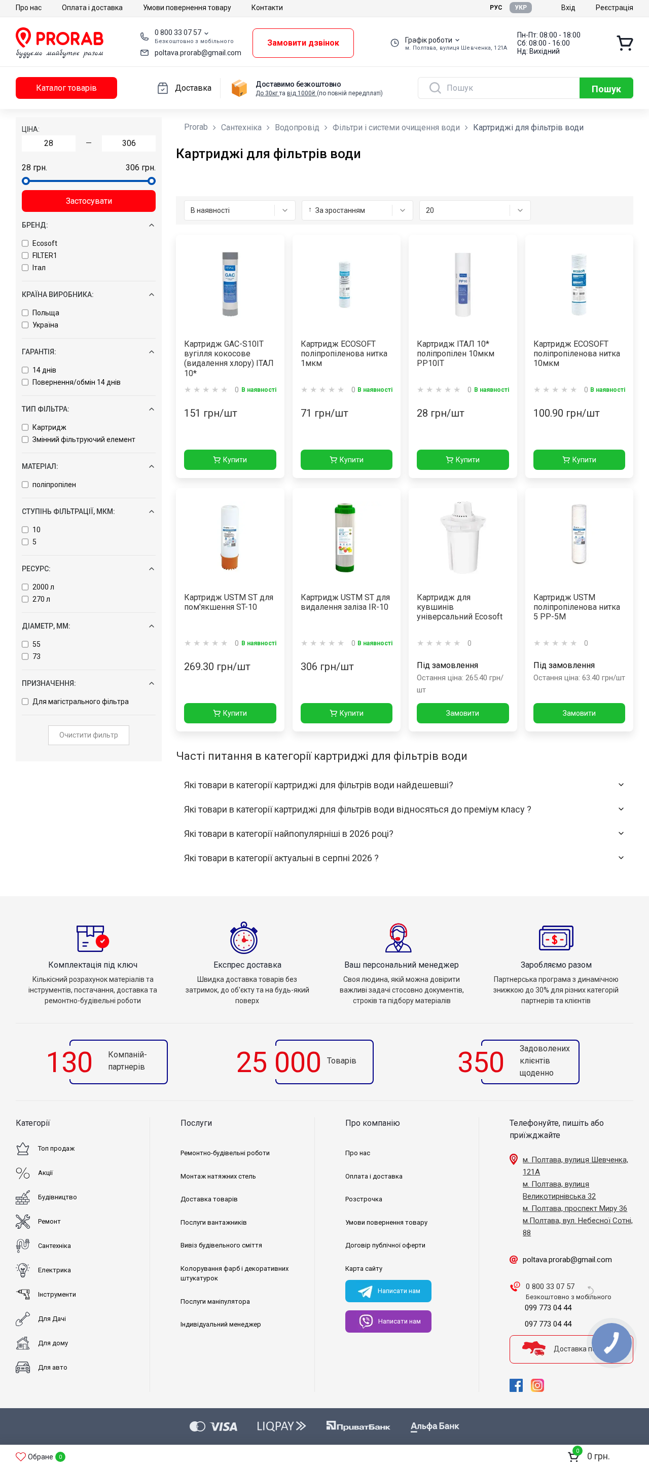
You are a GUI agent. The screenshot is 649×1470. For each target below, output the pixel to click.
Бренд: (35, 225)
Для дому (53, 1343)
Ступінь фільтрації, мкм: (68, 511)
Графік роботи (428, 40)
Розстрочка (363, 1199)
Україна (45, 325)
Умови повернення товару (187, 8)
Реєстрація (614, 8)
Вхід (568, 8)
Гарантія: (39, 352)
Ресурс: (36, 569)
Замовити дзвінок (303, 43)
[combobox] (240, 210)
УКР (521, 7)
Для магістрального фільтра (80, 701)
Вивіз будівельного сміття (221, 1245)
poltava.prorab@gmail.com (198, 53)
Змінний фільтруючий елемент (83, 439)
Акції (45, 1173)
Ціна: (31, 129)
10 (36, 530)
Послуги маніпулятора (215, 1301)
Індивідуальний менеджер (221, 1324)
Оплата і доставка (92, 8)
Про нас (29, 8)
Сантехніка (241, 127)
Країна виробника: (58, 294)
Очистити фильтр (88, 735)
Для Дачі (52, 1318)
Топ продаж (56, 1148)
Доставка (193, 88)
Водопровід (297, 127)
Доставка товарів (209, 1199)
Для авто (52, 1367)
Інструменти (57, 1294)
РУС (496, 7)
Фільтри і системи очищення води (396, 127)
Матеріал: (40, 466)
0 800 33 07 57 (178, 32)
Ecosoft (44, 243)
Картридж (49, 427)
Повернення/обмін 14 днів (76, 382)
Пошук (606, 89)
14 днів (44, 370)
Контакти (267, 8)
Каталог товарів (66, 88)
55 (36, 644)
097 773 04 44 (548, 1324)
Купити (235, 460)
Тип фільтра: (45, 409)
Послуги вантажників (214, 1222)
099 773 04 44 (548, 1307)
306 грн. (141, 167)
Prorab (196, 127)
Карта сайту (363, 1268)
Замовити (462, 713)
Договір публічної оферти (385, 1245)
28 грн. (34, 167)
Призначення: (49, 683)
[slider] (26, 181)
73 (36, 656)
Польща (45, 313)
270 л (41, 599)
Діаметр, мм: (46, 626)
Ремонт (49, 1221)
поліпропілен (54, 485)
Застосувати (89, 201)
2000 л (43, 587)
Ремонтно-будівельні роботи (225, 1153)
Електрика (54, 1270)
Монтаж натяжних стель (218, 1176)
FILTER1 (44, 255)
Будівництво (57, 1197)
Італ (39, 268)
